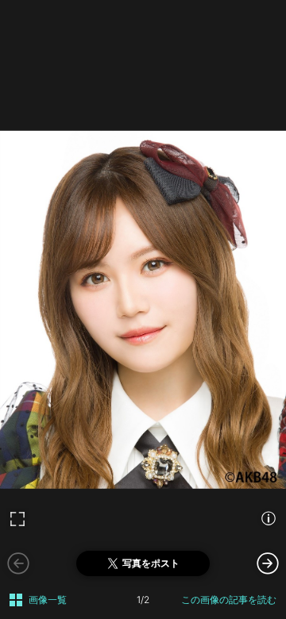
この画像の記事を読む (228, 600)
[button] (267, 562)
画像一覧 (48, 600)
